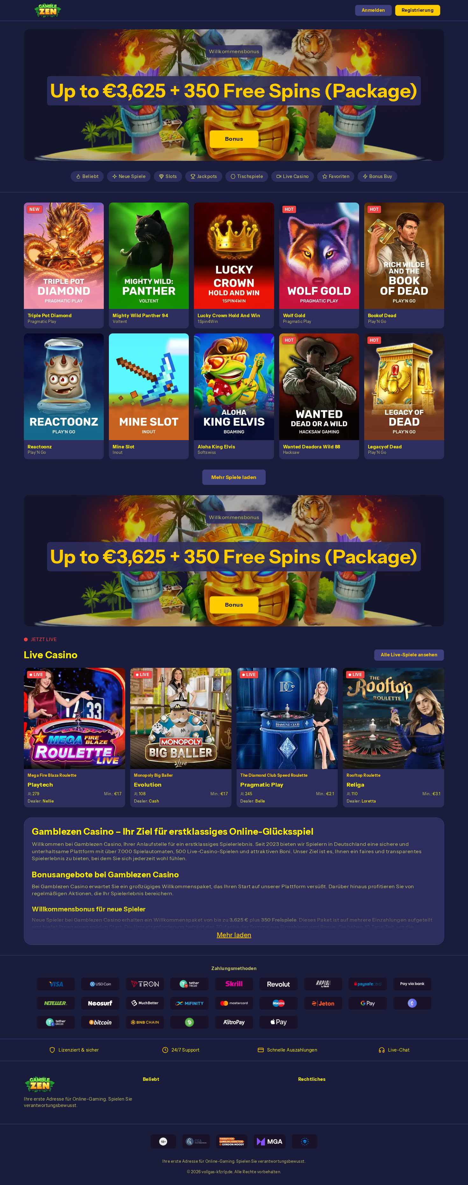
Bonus (234, 138)
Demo (67, 262)
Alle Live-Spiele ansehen (409, 655)
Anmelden (373, 10)
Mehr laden (234, 935)
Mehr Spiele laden (234, 477)
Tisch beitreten (78, 718)
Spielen (67, 248)
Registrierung (418, 10)
